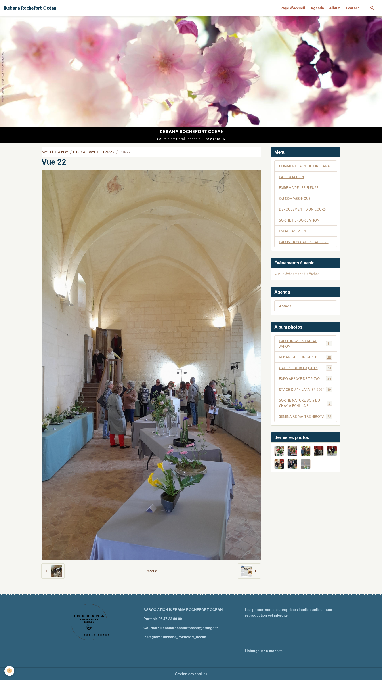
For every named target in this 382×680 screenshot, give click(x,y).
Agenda (317, 8)
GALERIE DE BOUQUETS (305, 368)
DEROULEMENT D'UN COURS (302, 209)
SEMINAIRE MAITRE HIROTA (305, 416)
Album (334, 8)
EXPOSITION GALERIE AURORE (304, 242)
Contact (352, 8)
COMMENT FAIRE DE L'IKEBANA (304, 166)
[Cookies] (9, 671)
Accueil (47, 152)
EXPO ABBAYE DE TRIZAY (94, 152)
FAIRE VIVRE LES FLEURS (299, 188)
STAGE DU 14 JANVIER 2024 (305, 390)
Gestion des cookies (191, 674)
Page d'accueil (293, 8)
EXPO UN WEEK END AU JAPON (305, 343)
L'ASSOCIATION (291, 177)
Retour (151, 571)
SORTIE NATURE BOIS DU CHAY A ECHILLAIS (305, 403)
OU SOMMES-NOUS (295, 199)
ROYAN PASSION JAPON (305, 357)
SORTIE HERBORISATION (299, 220)
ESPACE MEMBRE (293, 231)
